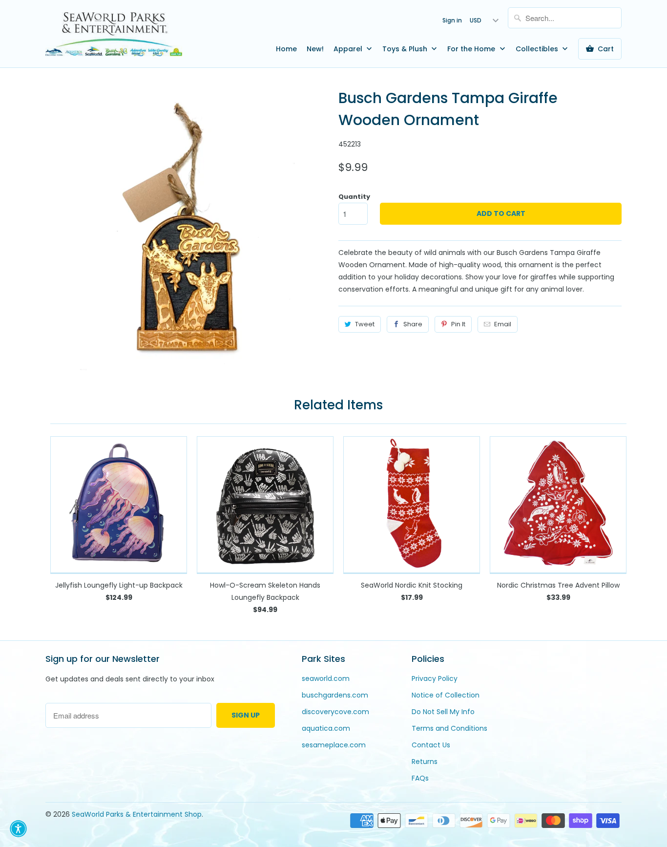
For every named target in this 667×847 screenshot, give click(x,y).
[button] (18, 828)
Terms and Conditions (449, 728)
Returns (425, 761)
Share (412, 324)
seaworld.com (326, 678)
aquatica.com (326, 728)
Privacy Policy (435, 678)
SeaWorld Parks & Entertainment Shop (137, 814)
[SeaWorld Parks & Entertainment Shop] (113, 33)
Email (502, 324)
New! (315, 49)
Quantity (354, 196)
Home (286, 49)
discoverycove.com (335, 712)
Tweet (365, 324)
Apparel (349, 49)
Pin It (458, 324)
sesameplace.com (334, 745)
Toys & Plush (405, 49)
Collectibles (538, 49)
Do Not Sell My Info (443, 712)
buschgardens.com (335, 695)
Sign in (452, 20)
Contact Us (431, 745)
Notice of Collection (445, 695)
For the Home (472, 49)
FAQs (420, 778)
